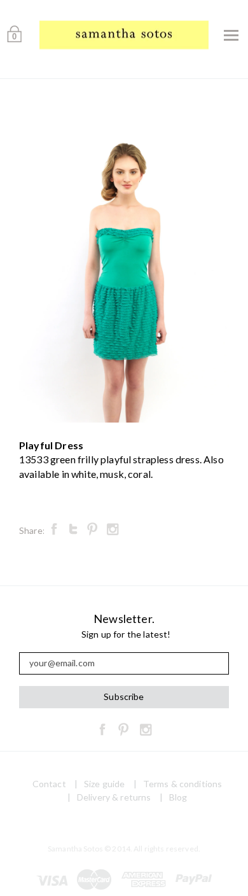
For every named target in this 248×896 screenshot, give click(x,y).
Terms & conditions (183, 783)
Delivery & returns (114, 797)
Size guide (104, 783)
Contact (49, 783)
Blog (178, 797)
